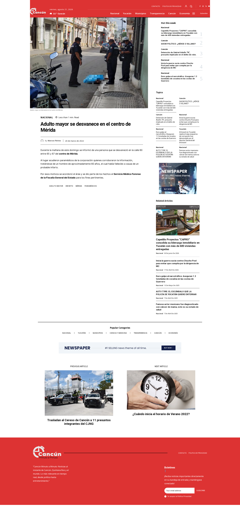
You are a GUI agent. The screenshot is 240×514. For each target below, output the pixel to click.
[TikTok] (188, 509)
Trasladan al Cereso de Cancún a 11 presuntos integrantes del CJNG (79, 422)
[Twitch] (194, 509)
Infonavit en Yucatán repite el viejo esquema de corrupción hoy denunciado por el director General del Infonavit (188, 137)
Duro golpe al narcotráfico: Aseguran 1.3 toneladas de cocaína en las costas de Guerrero (179, 78)
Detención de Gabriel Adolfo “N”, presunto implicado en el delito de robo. (178, 53)
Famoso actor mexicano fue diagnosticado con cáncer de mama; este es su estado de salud (189, 153)
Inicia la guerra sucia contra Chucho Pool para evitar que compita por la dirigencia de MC (177, 65)
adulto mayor (56, 186)
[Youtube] (209, 6)
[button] (191, 6)
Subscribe (200, 490)
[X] (206, 6)
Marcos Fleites (54, 141)
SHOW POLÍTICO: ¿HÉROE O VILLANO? (178, 44)
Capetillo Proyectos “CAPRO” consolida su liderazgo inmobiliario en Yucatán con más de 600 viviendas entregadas (179, 33)
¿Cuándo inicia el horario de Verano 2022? (161, 414)
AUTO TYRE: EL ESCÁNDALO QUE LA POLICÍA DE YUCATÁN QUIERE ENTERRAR (164, 153)
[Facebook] (200, 6)
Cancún (164, 40)
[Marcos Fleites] (42, 140)
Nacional (46, 117)
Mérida (79, 186)
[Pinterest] (134, 140)
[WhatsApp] (140, 140)
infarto (69, 186)
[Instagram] (203, 6)
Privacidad (188, 496)
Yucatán (182, 129)
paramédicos (91, 186)
